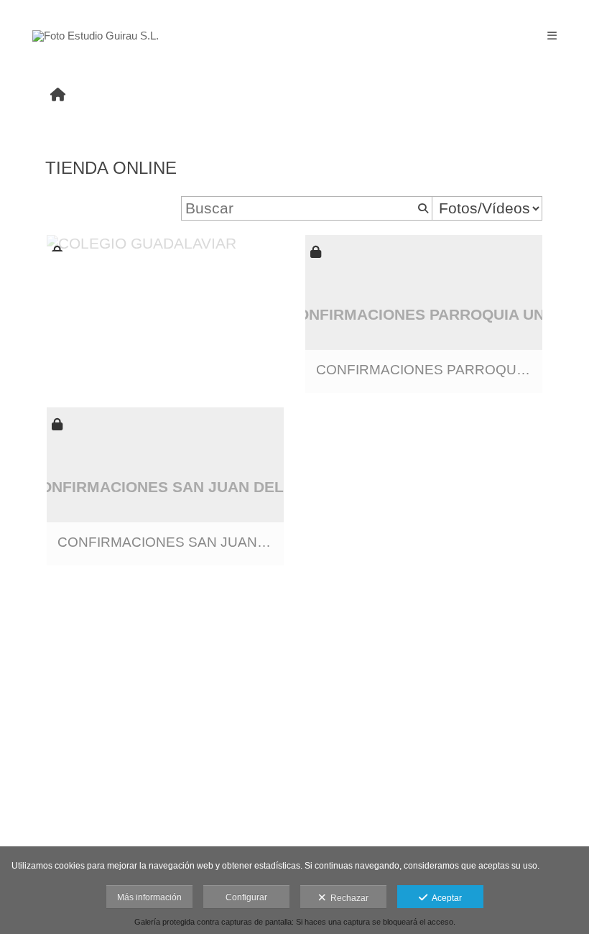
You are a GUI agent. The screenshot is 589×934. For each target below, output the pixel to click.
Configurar (246, 897)
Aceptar (444, 898)
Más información (149, 897)
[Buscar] (421, 208)
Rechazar (347, 898)
